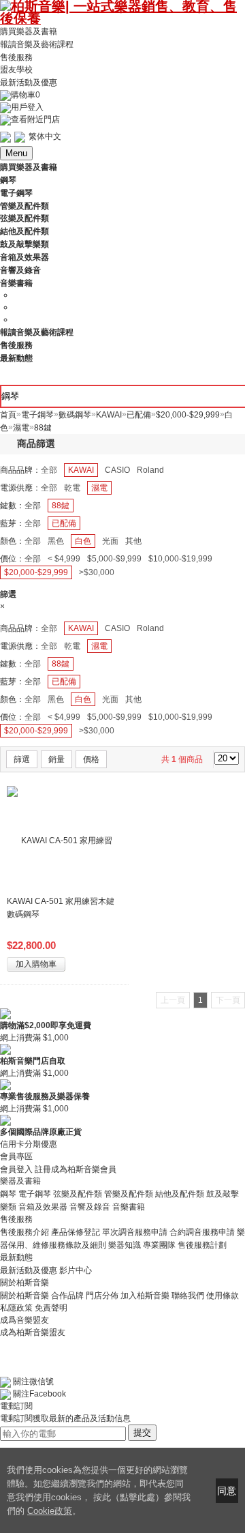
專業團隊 (159, 1245)
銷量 (56, 759)
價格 (91, 759)
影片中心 (75, 1270)
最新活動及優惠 (28, 82)
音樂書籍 (128, 1207)
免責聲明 (51, 1308)
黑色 (56, 541)
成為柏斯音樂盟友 (32, 1332)
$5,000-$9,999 (114, 559)
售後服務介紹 (24, 1232)
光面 (110, 541)
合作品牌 (67, 1295)
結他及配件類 (179, 1194)
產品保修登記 (75, 1232)
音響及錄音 (89, 1207)
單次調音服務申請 (134, 1232)
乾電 (72, 488)
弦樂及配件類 (77, 1194)
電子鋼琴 (34, 1194)
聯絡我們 (188, 1295)
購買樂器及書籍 (28, 31)
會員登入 (16, 1168)
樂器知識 (124, 1245)
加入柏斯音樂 (144, 1295)
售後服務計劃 (202, 1245)
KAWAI (81, 470)
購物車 (25, 95)
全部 (49, 470)
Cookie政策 (49, 1511)
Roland (150, 470)
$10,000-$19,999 (180, 559)
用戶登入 (27, 107)
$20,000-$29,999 (36, 572)
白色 (83, 541)
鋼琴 (8, 1194)
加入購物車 (36, 964)
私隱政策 (16, 1308)
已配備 (64, 523)
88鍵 (60, 505)
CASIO (117, 470)
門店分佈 (102, 1295)
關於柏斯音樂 (24, 1295)
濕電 (99, 488)
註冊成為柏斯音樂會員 (75, 1168)
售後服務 (16, 56)
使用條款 (222, 1295)
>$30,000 (96, 572)
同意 (226, 1490)
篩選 (22, 759)
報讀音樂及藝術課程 (37, 44)
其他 (133, 541)
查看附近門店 (35, 119)
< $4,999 (64, 559)
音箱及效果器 (42, 1207)
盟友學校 (16, 69)
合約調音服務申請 (202, 1232)
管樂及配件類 (128, 1194)
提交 (142, 1432)
